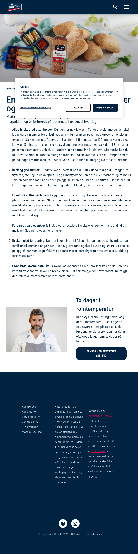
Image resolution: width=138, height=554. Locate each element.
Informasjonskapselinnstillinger (35, 108)
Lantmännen (98, 451)
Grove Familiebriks (93, 266)
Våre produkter (31, 416)
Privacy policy (30, 426)
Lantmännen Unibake (100, 415)
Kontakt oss (29, 406)
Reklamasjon (29, 411)
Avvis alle (78, 108)
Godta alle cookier (105, 108)
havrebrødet (105, 271)
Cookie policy (30, 421)
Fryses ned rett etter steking (101, 353)
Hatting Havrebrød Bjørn (86, 155)
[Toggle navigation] (126, 7)
